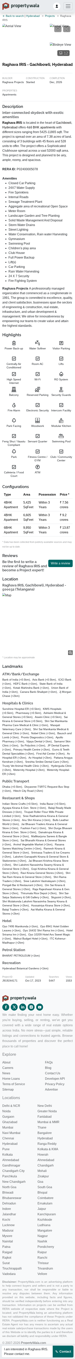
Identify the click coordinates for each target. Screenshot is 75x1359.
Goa (40, 1181)
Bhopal (42, 1192)
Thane (42, 1127)
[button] (56, 6)
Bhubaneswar (11, 1198)
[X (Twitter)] (14, 1007)
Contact (65, 1351)
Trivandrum (45, 1268)
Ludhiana (44, 1225)
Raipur (42, 1252)
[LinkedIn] (22, 1007)
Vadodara (9, 1274)
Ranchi (42, 1257)
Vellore (42, 1274)
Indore (6, 1208)
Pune (6, 1149)
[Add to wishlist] (58, 29)
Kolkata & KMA (48, 1149)
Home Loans (11, 1078)
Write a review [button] (60, 563)
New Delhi (45, 1105)
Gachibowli (63, 122)
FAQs (49, 1062)
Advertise (51, 1089)
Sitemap (8, 1089)
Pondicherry (46, 1246)
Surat (6, 1263)
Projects (50, 15)
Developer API (55, 1078)
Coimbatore (45, 1198)
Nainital (7, 1241)
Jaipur (42, 1208)
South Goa (45, 1187)
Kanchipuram (47, 1214)
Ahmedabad (10, 1160)
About (6, 1062)
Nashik (42, 1241)
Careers (7, 1067)
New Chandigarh (14, 1181)
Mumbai (7, 1127)
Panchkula (9, 1176)
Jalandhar (9, 1214)
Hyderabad (33, 15)
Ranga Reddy (47, 1143)
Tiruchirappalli (12, 1268)
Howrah (43, 1154)
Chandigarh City (13, 1170)
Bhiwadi (7, 1192)
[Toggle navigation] (68, 6)
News (6, 1073)
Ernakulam (45, 1203)
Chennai (8, 1138)
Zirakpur (43, 1176)
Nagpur (43, 1236)
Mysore (7, 1236)
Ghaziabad (9, 1122)
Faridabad (45, 1116)
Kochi (6, 1219)
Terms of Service (13, 1084)
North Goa (9, 1187)
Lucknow (8, 1225)
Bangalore (45, 1133)
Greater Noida (47, 1111)
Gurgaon (8, 1116)
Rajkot (6, 1257)
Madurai (7, 1230)
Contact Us (52, 1073)
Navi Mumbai (11, 1133)
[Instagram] (31, 1007)
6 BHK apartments (42, 127)
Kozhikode (45, 1219)
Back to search (14, 15)
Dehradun (9, 1203)
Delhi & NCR (11, 1105)
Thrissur (43, 1263)
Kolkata (7, 1154)
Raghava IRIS (12, 122)
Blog (48, 1067)
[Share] (66, 29)
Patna (6, 1246)
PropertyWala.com (33, 1342)
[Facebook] (5, 1007)
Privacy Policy (54, 1084)
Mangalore (45, 1230)
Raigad (7, 1252)
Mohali (42, 1170)
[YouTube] (39, 1007)
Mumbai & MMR (48, 1122)
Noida (6, 1111)
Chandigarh (46, 1165)
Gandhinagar (11, 1165)
